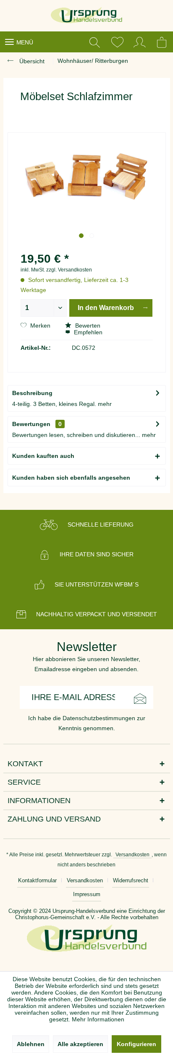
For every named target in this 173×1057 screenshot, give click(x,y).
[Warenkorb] (162, 41)
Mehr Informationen (98, 1019)
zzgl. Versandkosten (69, 270)
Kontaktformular (37, 880)
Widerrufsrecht (130, 880)
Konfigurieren (136, 1044)
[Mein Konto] (139, 41)
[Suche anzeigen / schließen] (94, 41)
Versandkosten (132, 855)
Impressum (86, 894)
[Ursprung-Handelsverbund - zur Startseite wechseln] (86, 15)
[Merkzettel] (117, 41)
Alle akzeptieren (80, 1044)
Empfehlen (87, 332)
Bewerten (86, 325)
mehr (105, 404)
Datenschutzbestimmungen (99, 718)
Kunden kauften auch (43, 455)
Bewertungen (31, 424)
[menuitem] (18, 41)
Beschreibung (32, 393)
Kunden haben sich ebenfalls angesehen (71, 477)
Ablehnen (31, 1044)
